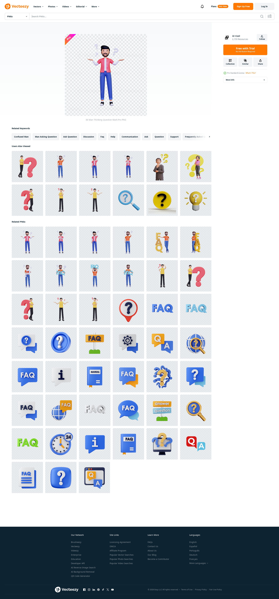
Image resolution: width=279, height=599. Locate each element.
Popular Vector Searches (122, 554)
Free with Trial (245, 50)
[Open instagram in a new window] (89, 589)
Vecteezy (75, 546)
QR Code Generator (80, 576)
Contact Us (153, 546)
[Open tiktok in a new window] (103, 589)
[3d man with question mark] (27, 200)
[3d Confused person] (61, 200)
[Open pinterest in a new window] (98, 589)
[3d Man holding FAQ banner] (162, 242)
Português (194, 550)
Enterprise (76, 554)
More (94, 6)
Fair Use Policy (215, 589)
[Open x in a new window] (108, 589)
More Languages (197, 563)
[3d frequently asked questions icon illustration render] (128, 309)
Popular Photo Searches (121, 559)
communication (130, 136)
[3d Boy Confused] (162, 275)
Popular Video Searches (121, 563)
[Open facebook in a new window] (84, 589)
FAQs (150, 542)
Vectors (37, 6)
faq (102, 136)
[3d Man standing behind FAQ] (195, 242)
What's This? (251, 73)
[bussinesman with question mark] (162, 166)
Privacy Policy (201, 589)
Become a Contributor (158, 559)
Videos (65, 6)
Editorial (80, 6)
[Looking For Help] (128, 200)
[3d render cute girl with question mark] (195, 166)
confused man (21, 136)
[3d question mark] (162, 200)
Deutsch (193, 554)
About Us (152, 550)
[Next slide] (207, 136)
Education (76, 559)
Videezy (75, 550)
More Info (230, 80)
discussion (88, 136)
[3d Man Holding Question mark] (27, 275)
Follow (262, 39)
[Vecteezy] (17, 6)
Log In (264, 6)
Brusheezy (76, 542)
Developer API (78, 563)
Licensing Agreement (120, 542)
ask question (70, 136)
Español (193, 546)
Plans (213, 6)
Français (193, 559)
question (159, 136)
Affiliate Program (118, 550)
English (193, 542)
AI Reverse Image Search (83, 567)
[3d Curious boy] (94, 200)
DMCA (113, 546)
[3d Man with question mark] (27, 166)
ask (146, 136)
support (174, 136)
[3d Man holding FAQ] (61, 275)
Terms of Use (186, 589)
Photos (51, 6)
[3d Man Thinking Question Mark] (61, 166)
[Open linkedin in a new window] (94, 589)
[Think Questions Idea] (195, 200)
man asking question (46, 136)
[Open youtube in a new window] (112, 589)
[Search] (262, 16)
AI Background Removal (82, 571)
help (113, 136)
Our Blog (152, 554)
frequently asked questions (199, 136)
